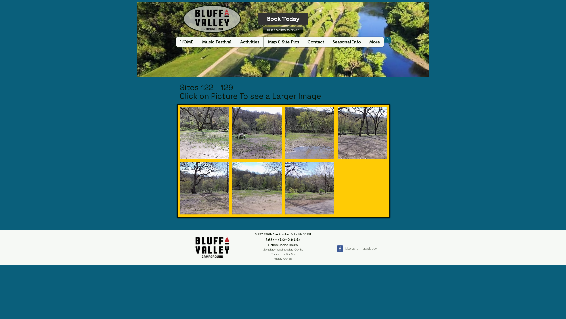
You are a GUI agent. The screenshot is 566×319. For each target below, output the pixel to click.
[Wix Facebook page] (340, 248)
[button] (387, 38)
